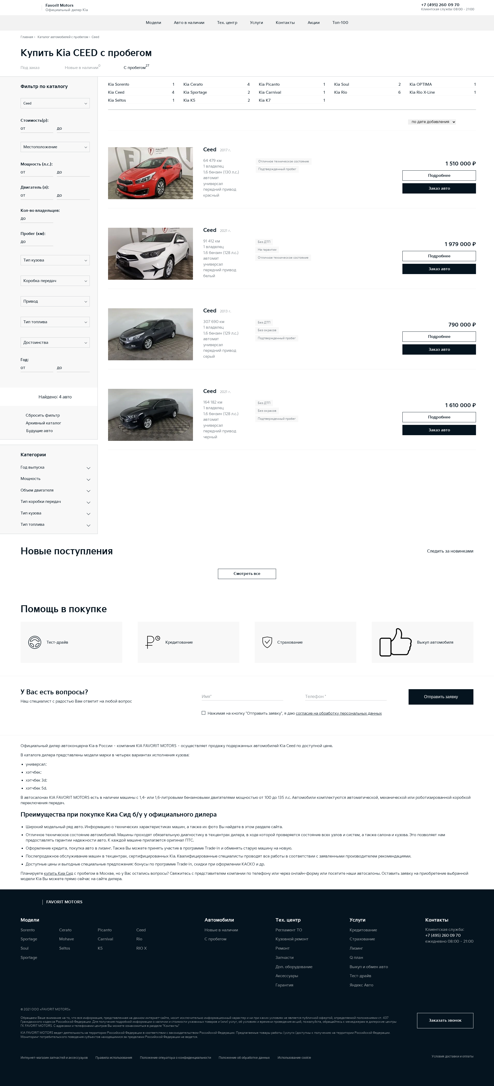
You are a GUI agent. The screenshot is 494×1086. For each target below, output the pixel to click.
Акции (314, 22)
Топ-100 (340, 22)
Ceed (209, 150)
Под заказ (30, 68)
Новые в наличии (81, 68)
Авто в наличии (189, 22)
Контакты (285, 22)
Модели (153, 22)
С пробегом (135, 68)
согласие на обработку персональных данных (339, 713)
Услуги (256, 22)
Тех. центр (227, 22)
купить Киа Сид (58, 873)
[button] (55, 103)
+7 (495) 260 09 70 (440, 5)
